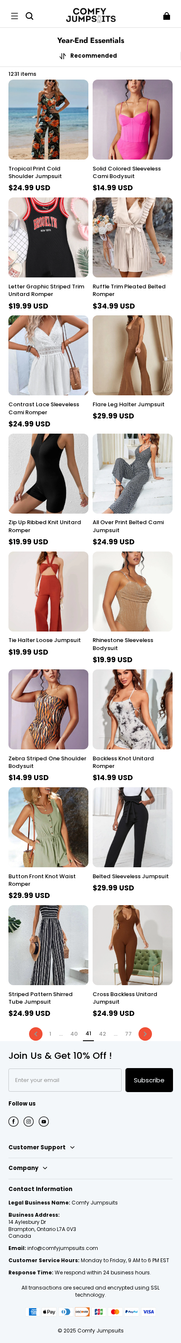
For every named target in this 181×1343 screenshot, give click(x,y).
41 (88, 1033)
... (61, 1034)
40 (74, 1034)
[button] (14, 16)
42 (102, 1034)
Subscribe (149, 1080)
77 (128, 1034)
